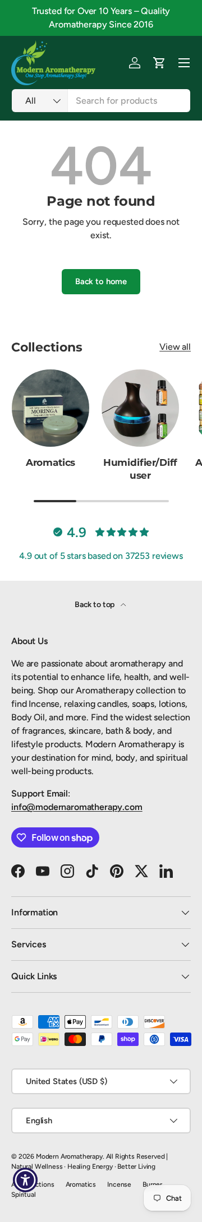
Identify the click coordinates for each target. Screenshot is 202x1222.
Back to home (101, 281)
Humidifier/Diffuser (140, 469)
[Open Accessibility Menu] (25, 1180)
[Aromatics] (50, 408)
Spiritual (23, 1194)
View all (175, 346)
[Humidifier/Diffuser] (140, 408)
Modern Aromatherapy (69, 1156)
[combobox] (101, 100)
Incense (119, 1184)
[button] (159, 62)
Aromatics (50, 462)
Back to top (95, 604)
